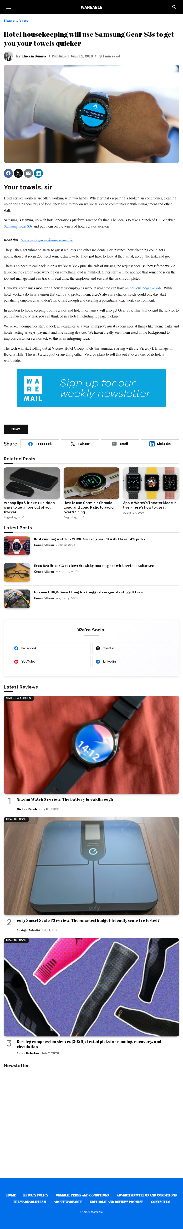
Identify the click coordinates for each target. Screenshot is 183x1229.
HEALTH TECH (16, 819)
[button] (8, 173)
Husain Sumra (34, 56)
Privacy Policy (35, 1195)
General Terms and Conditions (82, 1195)
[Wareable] (91, 7)
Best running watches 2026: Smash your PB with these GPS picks (89, 538)
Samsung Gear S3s (18, 225)
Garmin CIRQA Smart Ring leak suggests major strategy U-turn (88, 592)
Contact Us (160, 1201)
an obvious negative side (143, 287)
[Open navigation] (8, 7)
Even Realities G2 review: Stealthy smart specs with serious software (94, 565)
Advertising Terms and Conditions (147, 1195)
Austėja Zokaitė (28, 930)
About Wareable (68, 1201)
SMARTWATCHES (18, 698)
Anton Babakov (28, 1053)
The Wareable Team (29, 1201)
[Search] (174, 7)
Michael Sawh (27, 809)
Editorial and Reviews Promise (116, 1201)
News (23, 21)
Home (9, 21)
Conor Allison (44, 545)
